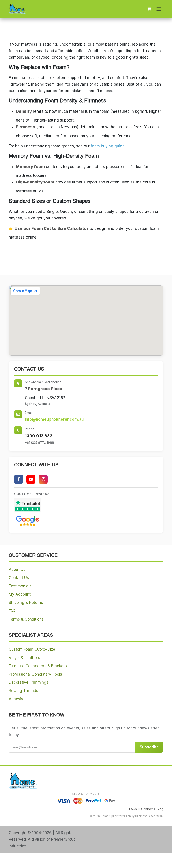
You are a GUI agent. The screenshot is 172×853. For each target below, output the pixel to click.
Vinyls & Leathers (24, 657)
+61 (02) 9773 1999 (39, 442)
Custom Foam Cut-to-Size (32, 649)
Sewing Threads (23, 690)
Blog (160, 809)
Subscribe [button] (149, 747)
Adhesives (18, 699)
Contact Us (19, 577)
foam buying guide (108, 146)
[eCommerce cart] (149, 8)
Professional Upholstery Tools (35, 674)
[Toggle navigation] (158, 8)
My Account (20, 594)
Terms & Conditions (26, 619)
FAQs (13, 611)
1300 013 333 (38, 435)
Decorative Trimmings (28, 682)
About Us (17, 569)
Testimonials (20, 586)
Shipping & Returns (26, 602)
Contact (147, 809)
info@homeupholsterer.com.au (54, 419)
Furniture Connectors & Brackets (38, 666)
